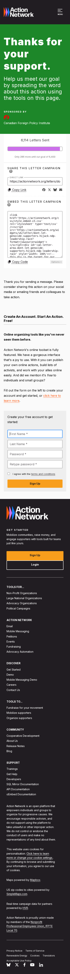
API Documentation (18, 789)
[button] (60, 14)
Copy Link (18, 190)
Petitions (12, 636)
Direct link (16, 177)
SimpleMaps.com (17, 893)
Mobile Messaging (18, 631)
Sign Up (35, 555)
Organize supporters (19, 717)
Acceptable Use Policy (19, 960)
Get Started (14, 669)
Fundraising (14, 646)
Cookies (35, 955)
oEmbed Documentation (21, 794)
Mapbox (35, 879)
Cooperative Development (23, 735)
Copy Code (19, 262)
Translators (49, 955)
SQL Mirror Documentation (23, 784)
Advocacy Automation (20, 651)
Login (35, 564)
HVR (25, 908)
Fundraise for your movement (25, 707)
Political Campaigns (18, 608)
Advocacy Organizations (22, 603)
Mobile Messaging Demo (22, 679)
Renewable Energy (17, 955)
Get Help (12, 773)
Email (10, 626)
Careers (11, 684)
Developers (14, 779)
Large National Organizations (24, 598)
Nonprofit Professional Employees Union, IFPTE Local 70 (30, 926)
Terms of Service (34, 950)
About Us (12, 740)
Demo (10, 674)
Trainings (12, 768)
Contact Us (13, 689)
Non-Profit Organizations (22, 593)
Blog (9, 750)
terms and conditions (43, 474)
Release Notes (16, 745)
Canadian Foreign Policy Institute (27, 123)
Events (11, 641)
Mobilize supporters (19, 712)
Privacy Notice (14, 950)
